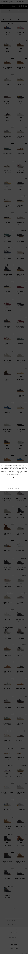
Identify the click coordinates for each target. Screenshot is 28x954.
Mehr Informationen (16, 474)
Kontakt (10, 488)
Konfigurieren (14, 477)
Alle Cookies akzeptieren (14, 481)
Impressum (18, 488)
